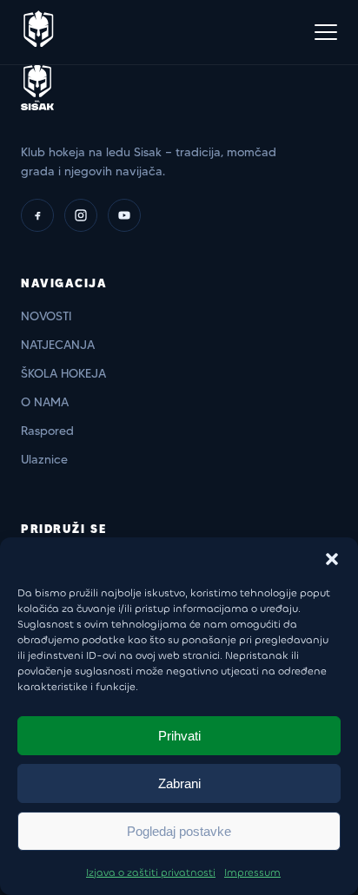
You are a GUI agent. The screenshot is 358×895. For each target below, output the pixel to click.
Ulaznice (44, 459)
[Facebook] (37, 215)
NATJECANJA (58, 344)
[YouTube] (124, 215)
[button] (332, 559)
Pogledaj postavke (179, 831)
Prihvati (179, 735)
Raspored (47, 430)
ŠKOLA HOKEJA (63, 373)
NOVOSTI (46, 316)
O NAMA (45, 402)
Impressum (252, 872)
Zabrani (179, 783)
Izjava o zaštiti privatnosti (150, 872)
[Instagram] (80, 215)
